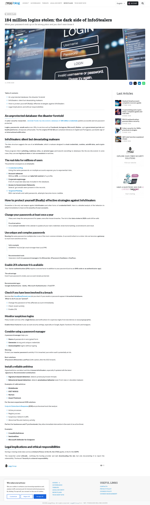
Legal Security (56, 3)
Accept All (40, 496)
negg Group (12, 466)
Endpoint (8, 406)
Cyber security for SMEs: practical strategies (131, 129)
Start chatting (130, 194)
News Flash (68, 3)
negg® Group (74, 503)
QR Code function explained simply (133, 138)
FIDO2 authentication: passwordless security (130, 120)
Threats (45, 3)
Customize (13, 496)
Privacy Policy (105, 489)
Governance (36, 3)
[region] (26, 490)
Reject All (27, 496)
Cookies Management (108, 494)
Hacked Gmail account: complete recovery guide (131, 102)
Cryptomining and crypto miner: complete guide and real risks (132, 111)
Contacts (103, 486)
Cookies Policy (106, 491)
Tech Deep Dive (80, 3)
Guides (25, 3)
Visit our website (130, 163)
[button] (132, 3)
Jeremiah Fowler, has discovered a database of (43, 121)
